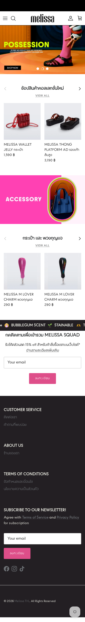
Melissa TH (21, 601)
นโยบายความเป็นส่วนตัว (21, 489)
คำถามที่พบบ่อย (15, 425)
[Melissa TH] (42, 18)
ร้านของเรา (11, 453)
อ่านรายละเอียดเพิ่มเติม (42, 350)
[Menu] (5, 18)
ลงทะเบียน (42, 378)
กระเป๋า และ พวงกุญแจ (43, 238)
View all (42, 96)
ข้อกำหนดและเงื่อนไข (18, 482)
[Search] (15, 18)
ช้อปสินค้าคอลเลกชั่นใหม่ (42, 88)
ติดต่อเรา (10, 417)
